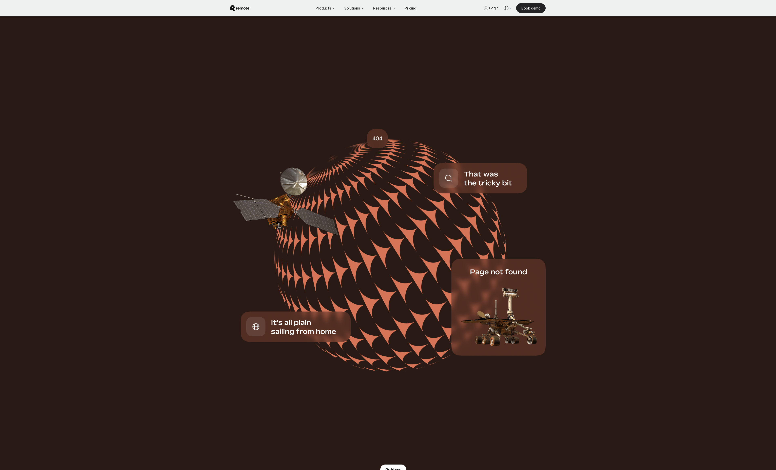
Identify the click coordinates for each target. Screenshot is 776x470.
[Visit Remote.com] (239, 8)
